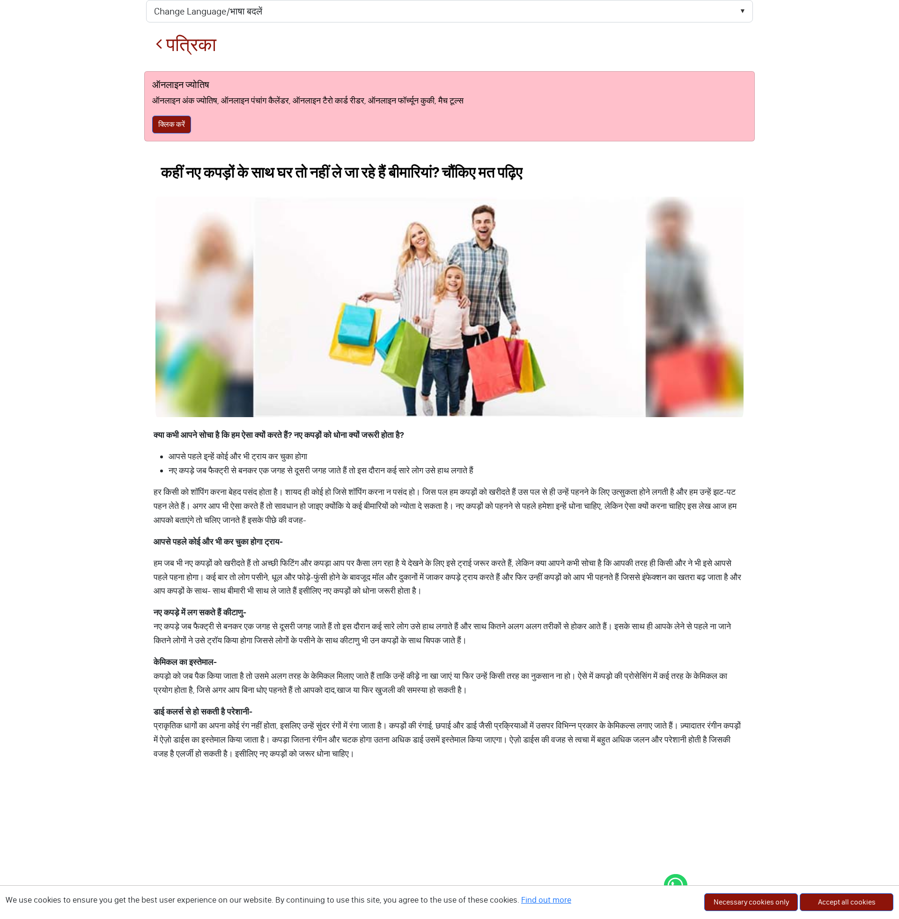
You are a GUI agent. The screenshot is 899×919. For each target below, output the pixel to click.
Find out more (546, 900)
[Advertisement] (449, 848)
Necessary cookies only (751, 901)
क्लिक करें (171, 124)
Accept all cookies (847, 901)
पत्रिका (189, 44)
